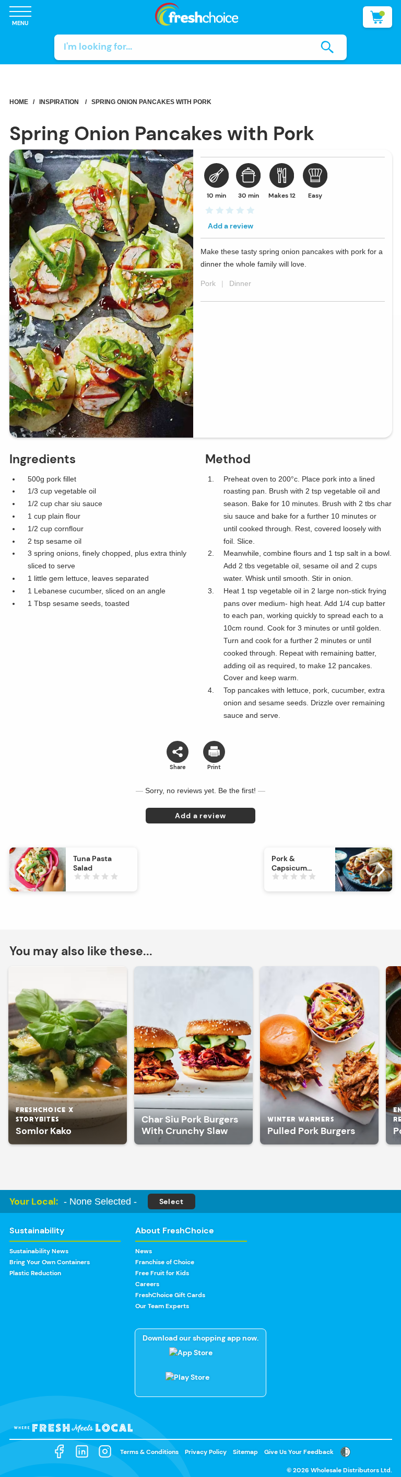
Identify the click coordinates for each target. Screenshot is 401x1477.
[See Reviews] (229, 213)
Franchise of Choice (164, 1262)
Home (18, 102)
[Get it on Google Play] (200, 1382)
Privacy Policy (206, 1452)
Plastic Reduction (35, 1273)
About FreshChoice (174, 1230)
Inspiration (59, 102)
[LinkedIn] (82, 1452)
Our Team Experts (162, 1306)
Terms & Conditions (149, 1452)
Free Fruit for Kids (162, 1273)
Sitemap (245, 1452)
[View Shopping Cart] (377, 17)
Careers (147, 1284)
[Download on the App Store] (200, 1357)
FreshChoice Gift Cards (170, 1295)
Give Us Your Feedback (299, 1452)
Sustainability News (38, 1251)
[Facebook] (59, 1452)
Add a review (230, 226)
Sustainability (37, 1230)
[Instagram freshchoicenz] (105, 1452)
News (143, 1251)
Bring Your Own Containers (49, 1262)
